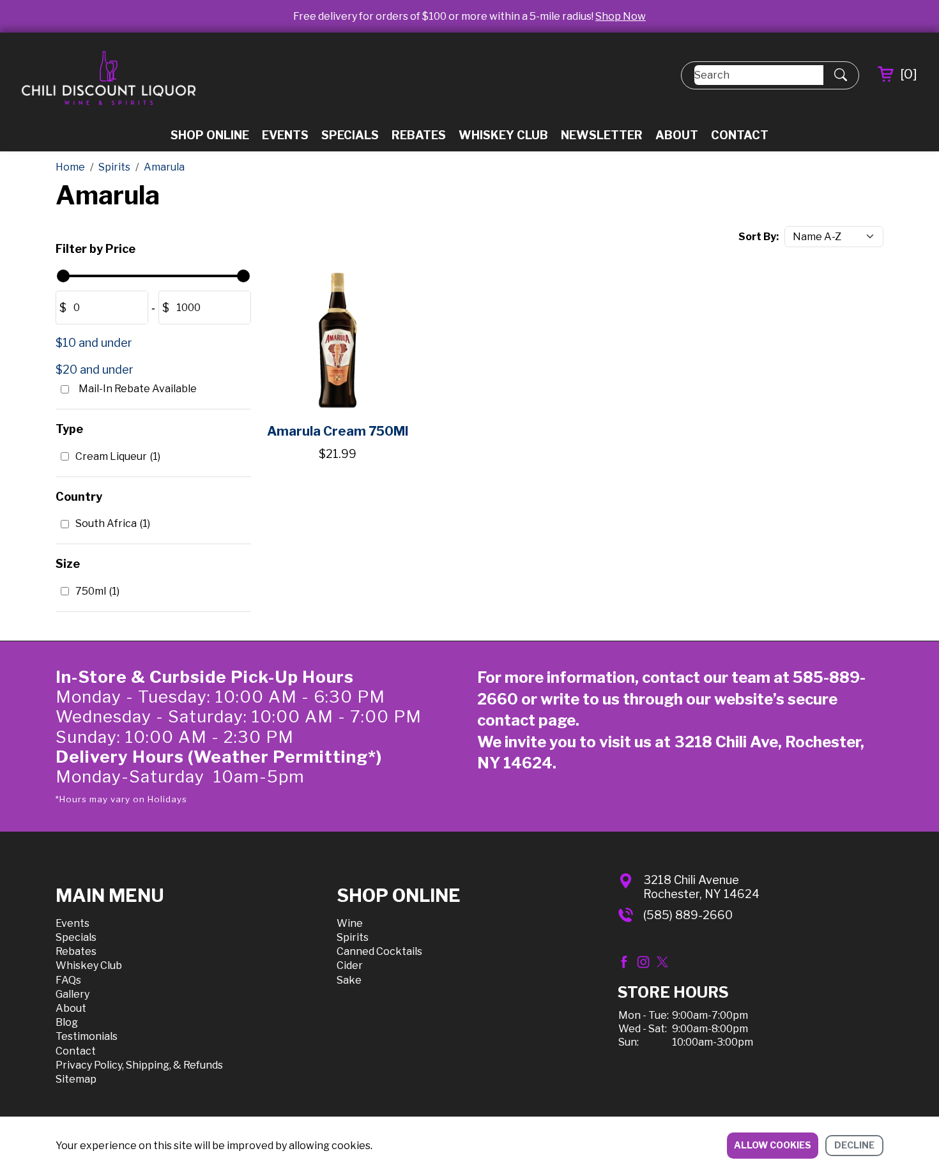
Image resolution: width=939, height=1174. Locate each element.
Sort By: (758, 237)
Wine (350, 923)
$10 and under (94, 342)
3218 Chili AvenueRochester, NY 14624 (701, 887)
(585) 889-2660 (688, 915)
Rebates (419, 135)
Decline (854, 1145)
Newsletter (602, 135)
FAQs (68, 980)
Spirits (353, 937)
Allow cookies (772, 1145)
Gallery (72, 994)
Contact (739, 135)
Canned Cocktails (379, 951)
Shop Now (620, 16)
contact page (526, 720)
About (676, 135)
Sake (349, 980)
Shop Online (210, 135)
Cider (350, 965)
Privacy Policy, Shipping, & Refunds (139, 1065)
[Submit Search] (841, 75)
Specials (350, 135)
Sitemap (76, 1079)
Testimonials (87, 1036)
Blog (67, 1022)
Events (285, 135)
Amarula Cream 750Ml (337, 431)
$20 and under (95, 369)
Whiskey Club (503, 135)
